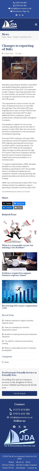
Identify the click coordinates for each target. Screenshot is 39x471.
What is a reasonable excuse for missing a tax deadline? (17, 246)
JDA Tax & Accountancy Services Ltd (20, 456)
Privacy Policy (8, 465)
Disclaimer (20, 468)
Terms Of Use (8, 468)
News (9, 37)
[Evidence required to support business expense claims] (19, 261)
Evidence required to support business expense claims (16, 274)
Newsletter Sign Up (21, 11)
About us (20, 462)
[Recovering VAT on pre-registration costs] (19, 291)
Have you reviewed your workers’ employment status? (16, 328)
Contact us (32, 468)
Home (4, 37)
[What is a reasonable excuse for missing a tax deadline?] (19, 230)
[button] (36, 24)
